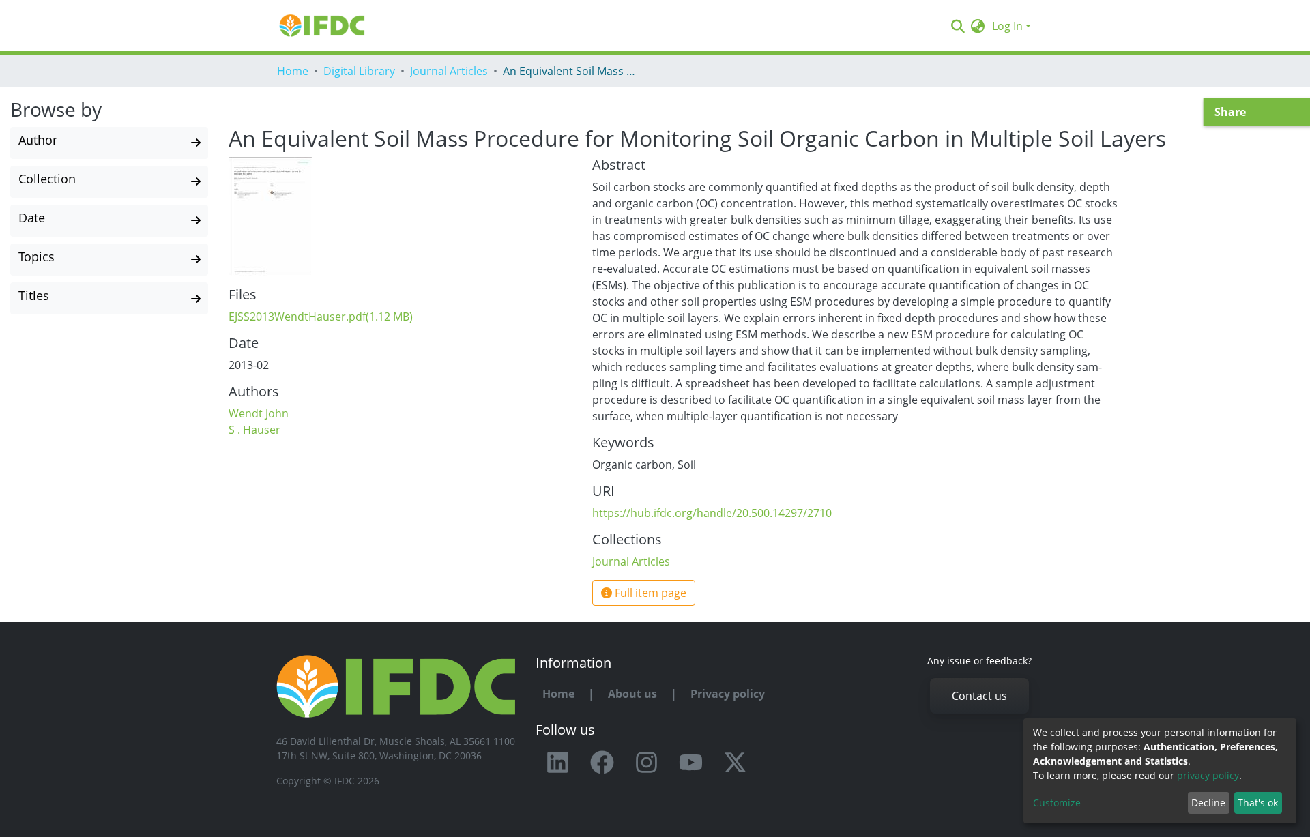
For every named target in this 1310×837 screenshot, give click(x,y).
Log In (1007, 25)
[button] (978, 26)
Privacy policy (727, 693)
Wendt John (259, 413)
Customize (1057, 802)
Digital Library (359, 70)
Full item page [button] (649, 592)
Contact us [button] (979, 695)
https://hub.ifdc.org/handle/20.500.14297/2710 (712, 512)
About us (632, 693)
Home (292, 70)
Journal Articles (449, 70)
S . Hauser (254, 429)
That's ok (1258, 802)
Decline (1208, 802)
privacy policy (1208, 775)
